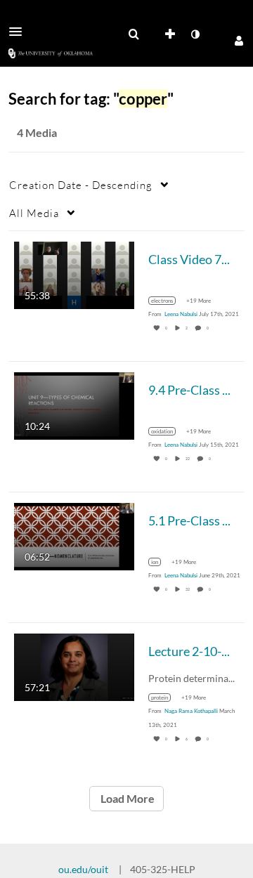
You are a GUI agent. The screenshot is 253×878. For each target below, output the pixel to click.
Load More (126, 798)
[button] (19, 31)
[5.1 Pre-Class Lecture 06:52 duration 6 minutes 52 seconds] (74, 536)
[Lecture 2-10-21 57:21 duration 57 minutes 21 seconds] (74, 666)
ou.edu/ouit (83, 869)
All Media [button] (34, 213)
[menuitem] (133, 34)
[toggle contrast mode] (194, 34)
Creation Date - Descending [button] (81, 184)
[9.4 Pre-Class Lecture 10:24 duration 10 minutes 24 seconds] (74, 405)
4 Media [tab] (37, 132)
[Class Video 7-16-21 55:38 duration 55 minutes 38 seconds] (74, 274)
